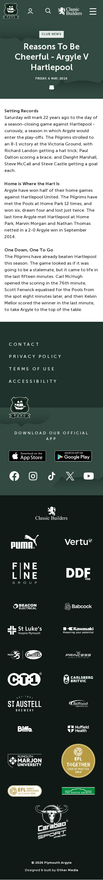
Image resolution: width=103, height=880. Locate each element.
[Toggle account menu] (30, 11)
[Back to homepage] (11, 11)
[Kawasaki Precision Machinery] (78, 630)
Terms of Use (32, 368)
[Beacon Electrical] (25, 606)
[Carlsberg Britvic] (78, 679)
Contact (24, 344)
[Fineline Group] (25, 573)
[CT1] (25, 679)
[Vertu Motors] (78, 542)
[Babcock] (78, 606)
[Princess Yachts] (78, 654)
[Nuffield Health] (78, 729)
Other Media (67, 870)
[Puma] (25, 542)
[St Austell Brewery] (25, 703)
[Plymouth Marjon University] (25, 761)
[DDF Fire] (78, 573)
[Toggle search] (48, 11)
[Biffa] (25, 729)
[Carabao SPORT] (52, 822)
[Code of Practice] (78, 761)
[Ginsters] (25, 655)
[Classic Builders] (52, 513)
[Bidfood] (78, 703)
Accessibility (33, 381)
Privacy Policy (35, 356)
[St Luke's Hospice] (25, 630)
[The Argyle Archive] (78, 790)
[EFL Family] (25, 791)
